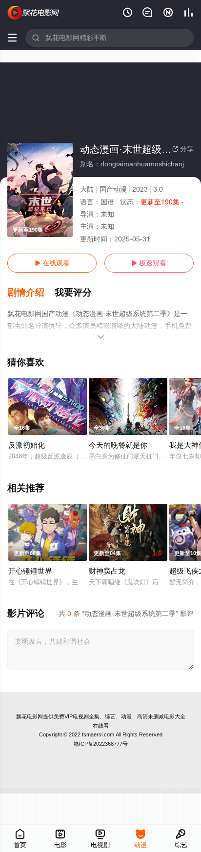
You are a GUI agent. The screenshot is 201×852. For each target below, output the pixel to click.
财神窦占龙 (107, 571)
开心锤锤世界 (30, 571)
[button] (31, 292)
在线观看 (52, 263)
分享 (183, 149)
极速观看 (148, 263)
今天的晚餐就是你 (118, 445)
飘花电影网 (29, 716)
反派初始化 (26, 445)
